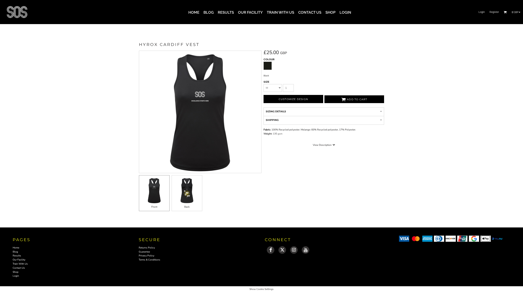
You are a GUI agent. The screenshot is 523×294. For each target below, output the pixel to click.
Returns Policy (147, 247)
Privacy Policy (146, 255)
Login (481, 12)
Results (17, 255)
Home (16, 247)
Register (494, 12)
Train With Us (20, 263)
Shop (15, 272)
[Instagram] (294, 250)
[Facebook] (270, 250)
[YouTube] (305, 250)
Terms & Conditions (149, 259)
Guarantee (144, 251)
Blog (15, 251)
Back (187, 206)
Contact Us (19, 268)
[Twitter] (282, 250)
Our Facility (19, 259)
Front (154, 206)
